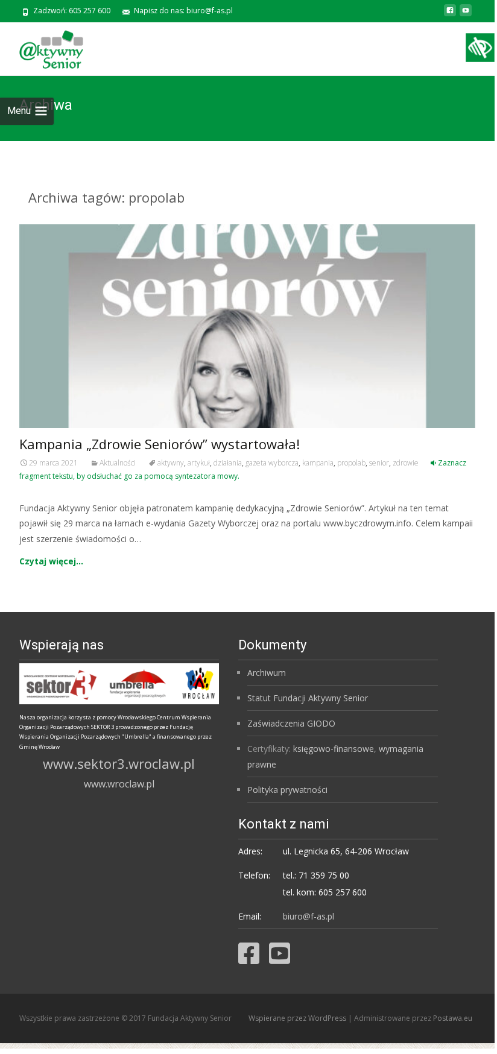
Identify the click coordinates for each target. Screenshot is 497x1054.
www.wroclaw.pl (119, 783)
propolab (351, 463)
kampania (318, 463)
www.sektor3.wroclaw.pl (119, 763)
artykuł (199, 463)
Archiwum (266, 672)
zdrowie (406, 463)
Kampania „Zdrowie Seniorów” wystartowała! (159, 444)
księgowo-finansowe (333, 748)
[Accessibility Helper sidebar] (480, 47)
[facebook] (450, 15)
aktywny (170, 463)
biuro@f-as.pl (308, 916)
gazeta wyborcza (272, 463)
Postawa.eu (452, 1018)
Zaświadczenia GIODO (291, 723)
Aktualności (118, 463)
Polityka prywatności (287, 789)
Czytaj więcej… (51, 561)
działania (228, 463)
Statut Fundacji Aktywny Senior (307, 698)
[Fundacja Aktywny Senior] (41, 46)
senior (379, 463)
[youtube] (466, 15)
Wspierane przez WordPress (298, 1018)
